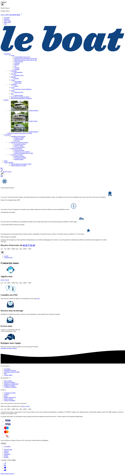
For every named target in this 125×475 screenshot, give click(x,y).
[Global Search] (2, 169)
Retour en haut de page (7, 473)
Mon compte (7, 22)
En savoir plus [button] (5, 366)
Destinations (7, 54)
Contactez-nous (8, 257)
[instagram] (5, 466)
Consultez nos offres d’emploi (9, 348)
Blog (5, 373)
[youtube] (5, 468)
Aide (5, 23)
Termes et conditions (9, 400)
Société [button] (3, 390)
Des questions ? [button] (5, 378)
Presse (5, 396)
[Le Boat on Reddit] (5, 470)
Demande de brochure (10, 370)
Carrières (6, 394)
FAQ (38, 298)
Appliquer (3, 2)
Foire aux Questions (9, 382)
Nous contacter (8, 381)
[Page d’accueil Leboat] (62, 51)
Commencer (7, 134)
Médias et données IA (10, 397)
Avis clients (7, 369)
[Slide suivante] (5, 241)
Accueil (6, 256)
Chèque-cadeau (8, 375)
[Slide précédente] (2, 241)
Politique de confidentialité (11, 384)
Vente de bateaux (8, 162)
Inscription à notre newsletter (12, 372)
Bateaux (6, 100)
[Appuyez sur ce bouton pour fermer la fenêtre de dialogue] (2, 252)
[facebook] (5, 464)
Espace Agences (8, 399)
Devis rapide (7, 20)
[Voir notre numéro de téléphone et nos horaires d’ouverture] (2, 173)
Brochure (6, 19)
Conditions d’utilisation (10, 387)
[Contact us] (2, 177)
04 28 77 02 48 (29, 245)
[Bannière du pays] (2, 4)
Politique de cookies (9, 385)
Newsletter (7, 17)
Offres (5, 161)
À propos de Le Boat (9, 392)
